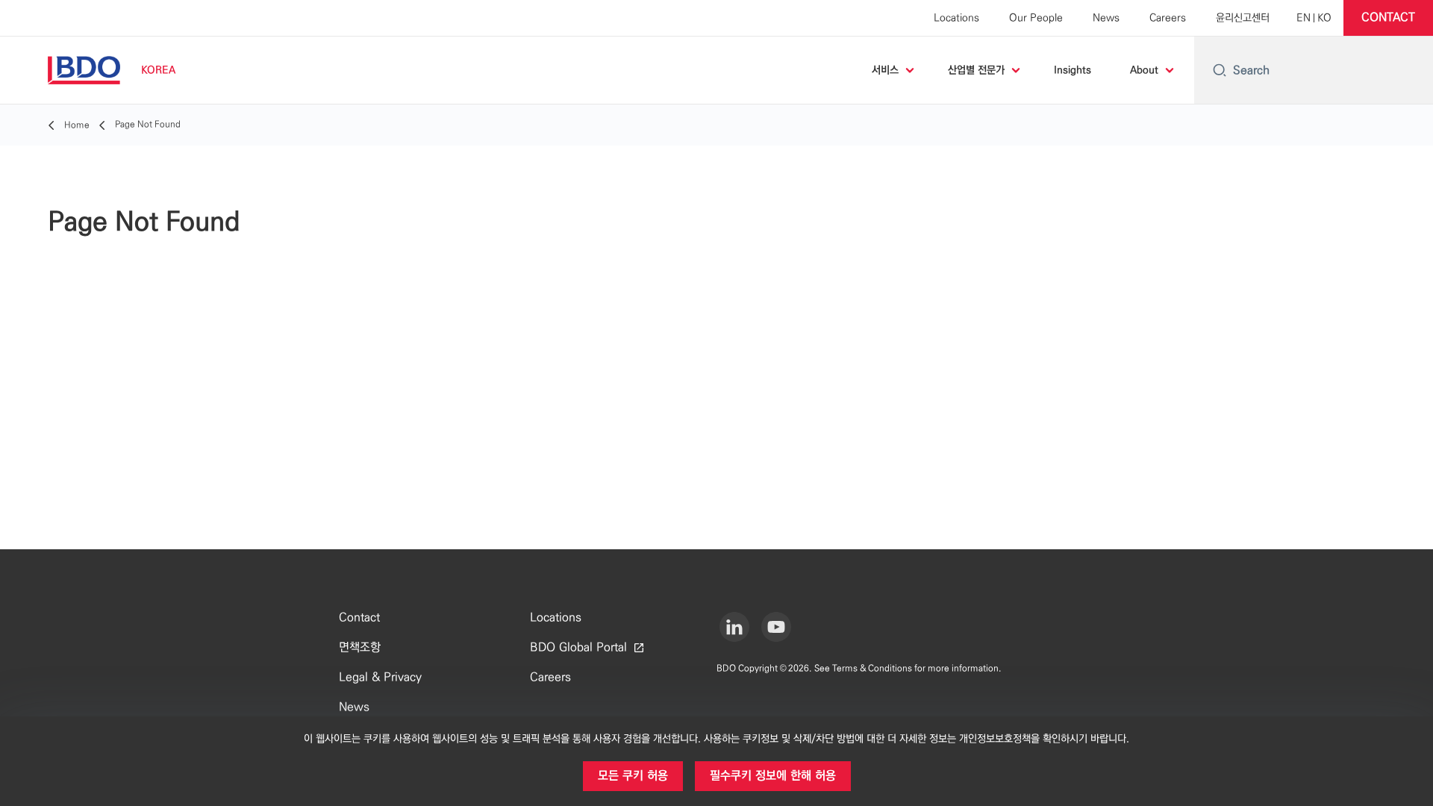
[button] (1388, 18)
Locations (956, 18)
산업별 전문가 (976, 70)
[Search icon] (1219, 70)
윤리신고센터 (1243, 18)
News (1106, 18)
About (1144, 70)
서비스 (885, 70)
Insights (1072, 70)
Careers (1167, 18)
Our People (1036, 18)
